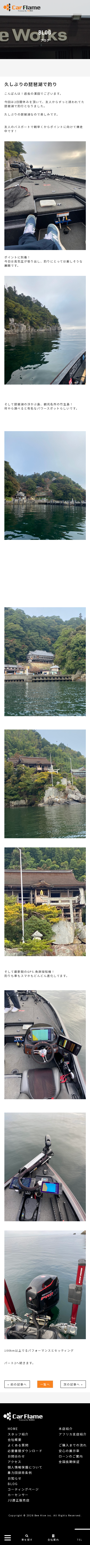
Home (13, 1428)
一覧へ (45, 1384)
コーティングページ (23, 1489)
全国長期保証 (69, 1461)
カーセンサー (18, 1495)
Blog (13, 1484)
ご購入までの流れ (73, 1445)
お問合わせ (16, 1456)
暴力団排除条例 (20, 1472)
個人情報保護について (25, 1467)
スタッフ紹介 (18, 1434)
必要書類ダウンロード (25, 1451)
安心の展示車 (69, 1451)
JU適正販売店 (19, 1500)
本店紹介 (66, 1428)
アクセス (14, 1461)
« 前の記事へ (17, 1384)
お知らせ (15, 1478)
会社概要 (15, 1439)
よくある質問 (18, 1445)
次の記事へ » (73, 1384)
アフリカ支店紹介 (73, 1434)
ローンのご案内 (71, 1456)
